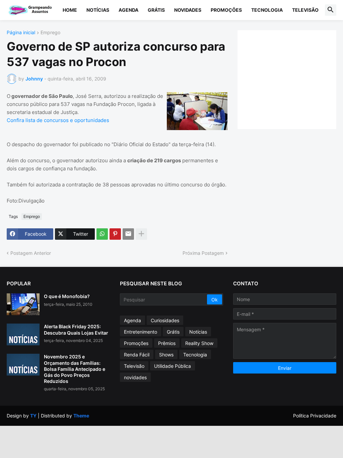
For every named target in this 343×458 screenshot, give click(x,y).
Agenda (128, 10)
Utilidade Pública (172, 366)
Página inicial (21, 32)
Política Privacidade (314, 415)
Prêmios (167, 343)
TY (33, 415)
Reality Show (199, 343)
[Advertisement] (293, 79)
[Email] (128, 234)
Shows (166, 354)
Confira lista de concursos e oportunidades (58, 120)
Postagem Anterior (30, 253)
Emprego (50, 32)
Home (70, 10)
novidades (135, 377)
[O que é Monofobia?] (23, 304)
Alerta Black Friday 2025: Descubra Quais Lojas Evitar (76, 329)
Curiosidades (165, 320)
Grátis (156, 10)
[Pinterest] (115, 234)
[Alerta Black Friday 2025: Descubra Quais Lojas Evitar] (23, 334)
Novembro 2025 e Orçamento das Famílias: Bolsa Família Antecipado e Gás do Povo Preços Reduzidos (74, 369)
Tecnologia (267, 10)
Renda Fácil (136, 354)
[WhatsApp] (102, 234)
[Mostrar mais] (141, 234)
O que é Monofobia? (67, 296)
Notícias (97, 10)
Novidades (187, 10)
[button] (330, 10)
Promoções (226, 10)
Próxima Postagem (203, 253)
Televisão (305, 10)
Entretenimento (140, 332)
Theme (81, 415)
